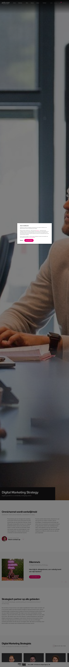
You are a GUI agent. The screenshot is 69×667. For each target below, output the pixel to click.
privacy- (29, 237)
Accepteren (29, 240)
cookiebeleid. (33, 237)
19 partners (37, 230)
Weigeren (21, 240)
